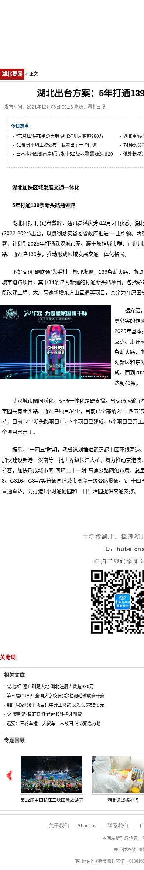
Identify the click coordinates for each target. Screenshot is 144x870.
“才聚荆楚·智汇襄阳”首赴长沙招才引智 (44, 714)
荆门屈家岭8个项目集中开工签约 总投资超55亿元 (55, 705)
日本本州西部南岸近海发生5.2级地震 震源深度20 (64, 154)
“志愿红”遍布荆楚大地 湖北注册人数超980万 (59, 136)
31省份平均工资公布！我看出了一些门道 (56, 145)
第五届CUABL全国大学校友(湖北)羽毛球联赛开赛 (55, 696)
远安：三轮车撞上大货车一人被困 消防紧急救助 (54, 723)
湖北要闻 (12, 74)
